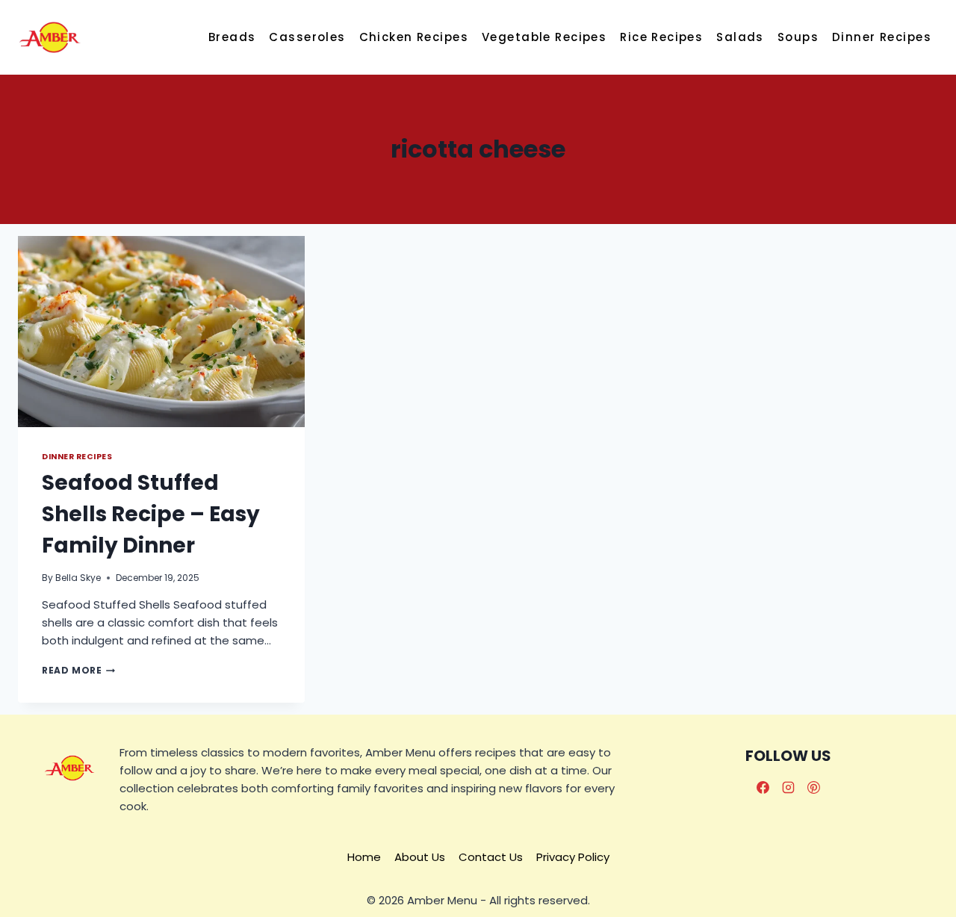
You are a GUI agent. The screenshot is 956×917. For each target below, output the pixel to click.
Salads (740, 37)
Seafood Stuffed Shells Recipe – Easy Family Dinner (151, 514)
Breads (232, 37)
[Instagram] (788, 787)
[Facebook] (763, 787)
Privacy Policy (572, 857)
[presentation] (161, 331)
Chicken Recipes (413, 37)
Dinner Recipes (881, 37)
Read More (78, 670)
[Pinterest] (814, 787)
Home (364, 857)
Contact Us (491, 857)
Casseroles (307, 37)
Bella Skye (78, 577)
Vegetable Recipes (544, 37)
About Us (419, 857)
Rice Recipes (661, 37)
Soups (798, 37)
